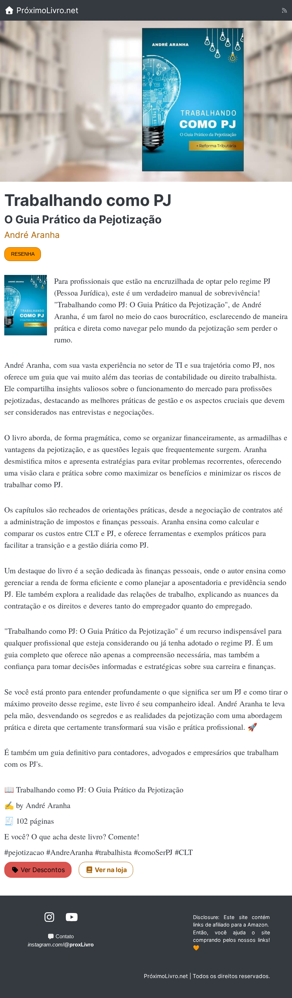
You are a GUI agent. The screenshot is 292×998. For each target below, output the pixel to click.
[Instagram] (49, 917)
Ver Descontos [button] (42, 870)
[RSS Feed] (284, 10)
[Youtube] (71, 917)
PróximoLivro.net (46, 10)
